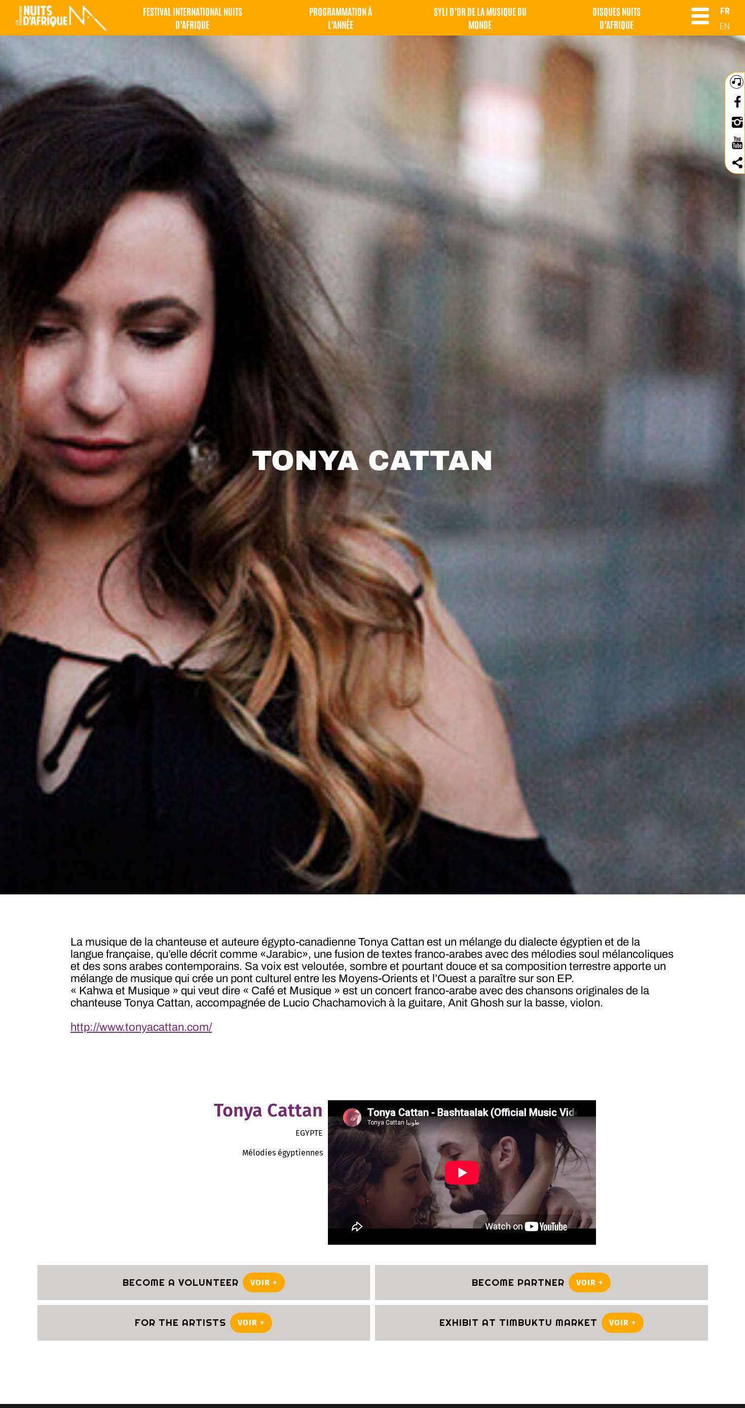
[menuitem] (725, 11)
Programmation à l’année (340, 17)
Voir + (263, 1282)
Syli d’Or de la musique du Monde (480, 17)
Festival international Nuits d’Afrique (192, 17)
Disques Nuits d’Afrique (616, 17)
